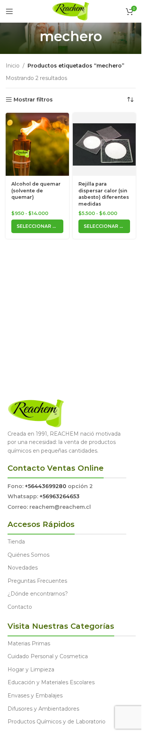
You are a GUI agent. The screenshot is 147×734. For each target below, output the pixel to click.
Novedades (23, 567)
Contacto (20, 606)
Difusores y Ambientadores (43, 708)
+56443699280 (45, 486)
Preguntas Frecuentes (37, 580)
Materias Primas (29, 643)
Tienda (16, 541)
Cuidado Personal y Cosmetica (48, 656)
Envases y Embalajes (35, 695)
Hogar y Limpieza (31, 669)
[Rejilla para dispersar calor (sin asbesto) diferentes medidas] (104, 144)
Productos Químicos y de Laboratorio (57, 721)
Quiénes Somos (28, 554)
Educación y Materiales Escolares (51, 682)
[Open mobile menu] (9, 11)
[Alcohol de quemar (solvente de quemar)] (37, 144)
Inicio (13, 65)
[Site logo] (70, 11)
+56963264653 (60, 496)
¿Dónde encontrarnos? (38, 593)
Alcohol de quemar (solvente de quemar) (36, 190)
